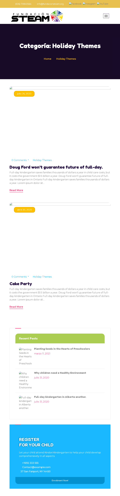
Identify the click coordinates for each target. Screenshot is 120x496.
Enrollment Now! (60, 480)
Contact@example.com (36, 467)
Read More (16, 190)
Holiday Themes (42, 160)
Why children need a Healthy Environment (60, 372)
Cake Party (21, 283)
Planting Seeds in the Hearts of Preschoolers (62, 348)
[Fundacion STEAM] (37, 16)
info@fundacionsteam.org (50, 4)
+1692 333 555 (30, 463)
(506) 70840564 (23, 4)
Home (47, 58)
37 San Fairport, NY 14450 (35, 471)
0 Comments (19, 160)
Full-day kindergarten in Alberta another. (60, 396)
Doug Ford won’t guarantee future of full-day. (56, 167)
